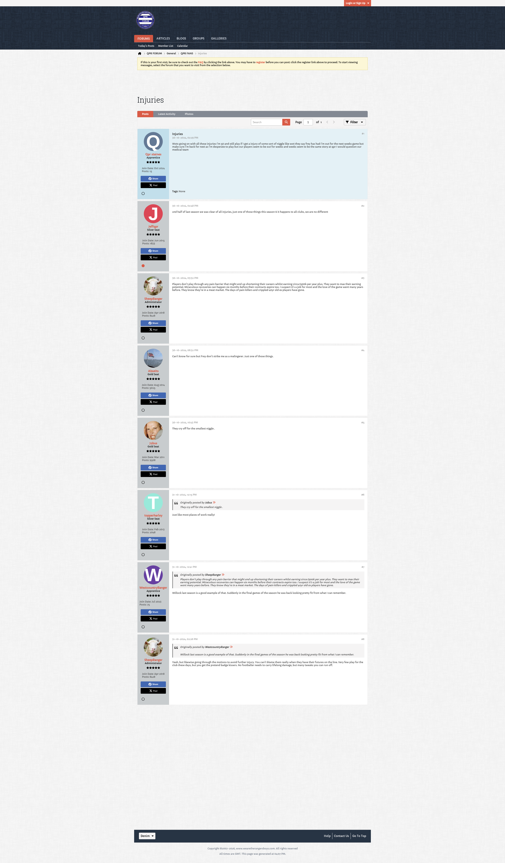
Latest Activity (166, 113)
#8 (362, 639)
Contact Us (341, 836)
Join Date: (147, 168)
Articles (163, 38)
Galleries (218, 38)
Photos (189, 113)
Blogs (181, 38)
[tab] (145, 114)
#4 (362, 350)
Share (155, 178)
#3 (362, 277)
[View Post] (214, 502)
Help (327, 836)
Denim (145, 836)
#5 (362, 422)
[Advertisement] (252, 82)
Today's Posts (146, 45)
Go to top (359, 836)
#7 (363, 566)
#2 (362, 205)
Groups (198, 38)
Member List (165, 45)
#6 (362, 494)
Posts (145, 113)
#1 (363, 133)
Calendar (182, 45)
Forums (143, 38)
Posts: (145, 171)
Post (155, 185)
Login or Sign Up (355, 3)
